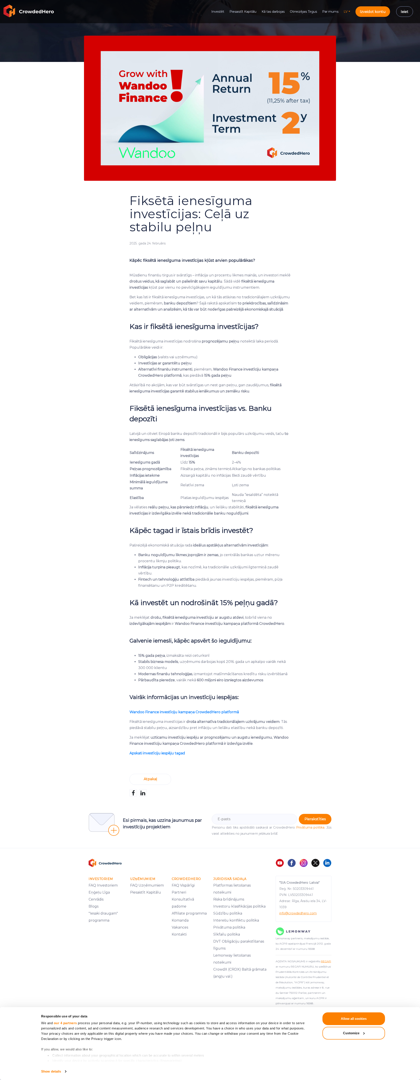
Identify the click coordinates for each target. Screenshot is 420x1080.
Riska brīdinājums (228, 899)
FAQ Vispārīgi (183, 885)
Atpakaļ (150, 779)
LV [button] (346, 12)
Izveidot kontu (373, 12)
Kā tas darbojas (273, 12)
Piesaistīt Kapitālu (242, 12)
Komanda (180, 920)
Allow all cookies (354, 1018)
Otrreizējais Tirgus (303, 12)
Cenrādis (96, 899)
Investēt (217, 12)
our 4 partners (65, 1023)
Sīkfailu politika (226, 934)
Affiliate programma (189, 913)
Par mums (330, 12)
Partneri (179, 892)
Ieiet (404, 12)
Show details (51, 1071)
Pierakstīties (315, 819)
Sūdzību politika (227, 913)
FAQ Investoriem (103, 885)
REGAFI (326, 961)
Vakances (180, 927)
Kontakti (179, 934)
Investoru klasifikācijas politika (239, 906)
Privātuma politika (310, 827)
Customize (351, 1033)
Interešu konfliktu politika (236, 920)
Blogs (93, 906)
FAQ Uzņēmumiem (147, 885)
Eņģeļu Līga (99, 892)
